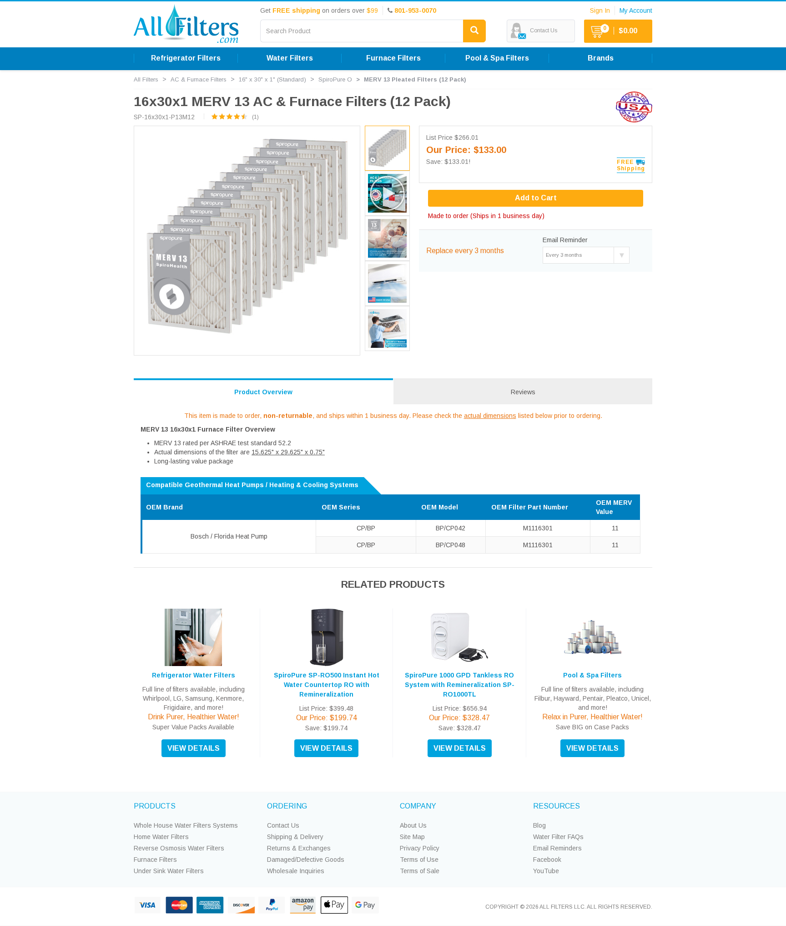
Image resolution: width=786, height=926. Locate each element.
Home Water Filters (161, 836)
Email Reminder (565, 240)
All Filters (146, 79)
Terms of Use (419, 859)
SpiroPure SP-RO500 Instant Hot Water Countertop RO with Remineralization (326, 685)
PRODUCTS (155, 806)
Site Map (412, 836)
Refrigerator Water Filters (193, 675)
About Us (413, 825)
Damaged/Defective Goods (305, 859)
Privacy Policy (419, 848)
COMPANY (418, 806)
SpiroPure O (335, 79)
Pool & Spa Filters (592, 675)
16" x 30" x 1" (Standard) (272, 79)
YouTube (546, 871)
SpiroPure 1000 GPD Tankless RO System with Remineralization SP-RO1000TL (459, 685)
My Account (636, 10)
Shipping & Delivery (295, 836)
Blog (539, 825)
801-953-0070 (415, 10)
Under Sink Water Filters (169, 871)
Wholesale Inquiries (295, 871)
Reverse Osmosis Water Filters (179, 848)
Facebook (547, 859)
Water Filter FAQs (558, 836)
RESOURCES (556, 806)
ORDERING (287, 806)
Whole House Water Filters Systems (186, 825)
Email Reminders (557, 848)
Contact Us (283, 825)
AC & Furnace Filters (199, 79)
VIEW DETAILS (193, 748)
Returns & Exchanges (299, 848)
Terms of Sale (419, 871)
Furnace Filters (155, 859)
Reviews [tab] (523, 392)
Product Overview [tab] (263, 392)
